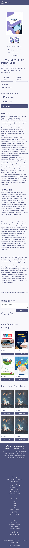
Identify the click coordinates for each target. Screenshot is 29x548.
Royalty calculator (14, 509)
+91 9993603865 (9, 458)
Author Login (14, 511)
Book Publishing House (14, 493)
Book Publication (14, 487)
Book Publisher (14, 489)
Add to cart (8, 102)
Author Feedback (14, 515)
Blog (14, 503)
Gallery (14, 507)
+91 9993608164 (19, 458)
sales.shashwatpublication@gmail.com (14, 455)
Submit (22, 310)
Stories (14, 501)
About (14, 505)
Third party (14, 513)
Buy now (7, 106)
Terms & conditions (15, 528)
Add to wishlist (9, 97)
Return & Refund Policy (14, 525)
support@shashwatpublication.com (14, 453)
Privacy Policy (14, 523)
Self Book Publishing (14, 491)
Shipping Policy (14, 527)
